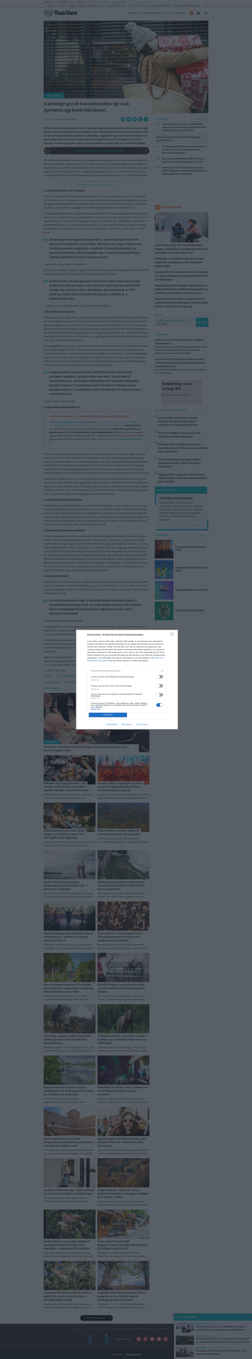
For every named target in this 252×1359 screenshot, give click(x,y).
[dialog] (127, 679)
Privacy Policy (142, 724)
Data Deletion (112, 724)
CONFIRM (108, 715)
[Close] (172, 634)
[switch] (159, 676)
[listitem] (127, 670)
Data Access (127, 724)
